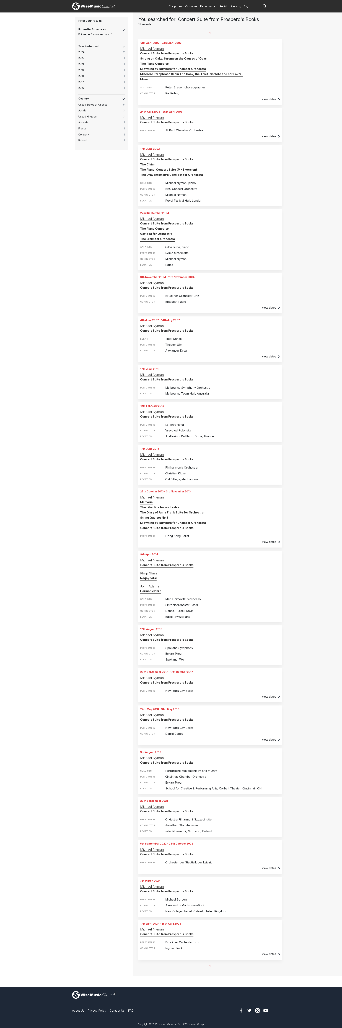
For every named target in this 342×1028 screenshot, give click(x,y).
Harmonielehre (150, 591)
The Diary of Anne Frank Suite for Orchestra (172, 512)
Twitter (249, 1010)
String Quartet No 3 (154, 517)
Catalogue (191, 6)
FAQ (131, 1010)
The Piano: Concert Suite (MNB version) (168, 169)
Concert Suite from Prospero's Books (166, 53)
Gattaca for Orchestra (156, 234)
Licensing (235, 6)
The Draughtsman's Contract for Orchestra (171, 175)
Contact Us (117, 1010)
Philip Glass (148, 573)
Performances (208, 6)
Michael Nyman (152, 48)
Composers (175, 6)
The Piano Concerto (154, 63)
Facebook (241, 1010)
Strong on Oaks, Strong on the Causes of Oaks (173, 58)
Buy (246, 6)
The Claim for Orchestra (157, 239)
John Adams (149, 586)
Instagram (257, 1010)
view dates (269, 99)
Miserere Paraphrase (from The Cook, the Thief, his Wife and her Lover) (191, 74)
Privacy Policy (97, 1010)
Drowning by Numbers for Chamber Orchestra (173, 69)
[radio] (103, 52)
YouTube (265, 1010)
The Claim (147, 164)
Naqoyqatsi (148, 578)
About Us (78, 1010)
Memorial (146, 502)
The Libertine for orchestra (159, 507)
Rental (223, 6)
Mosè (144, 79)
